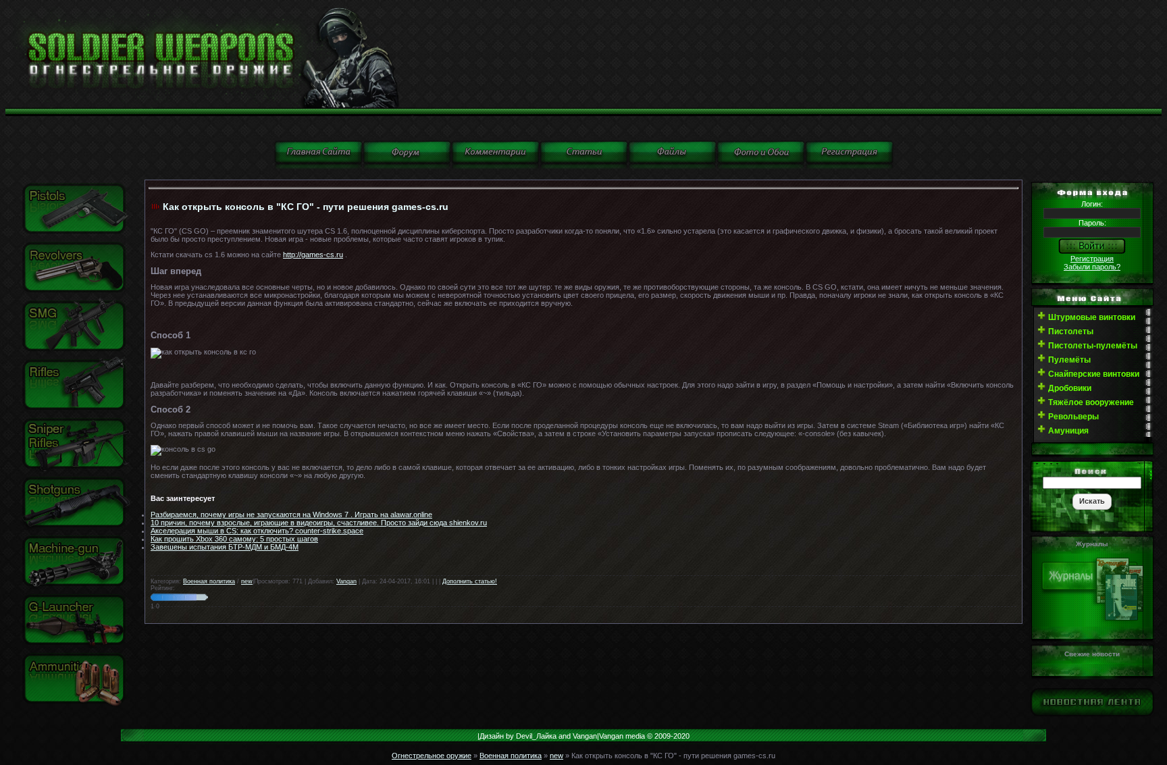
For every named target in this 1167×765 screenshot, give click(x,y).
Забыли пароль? (1092, 267)
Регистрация (1092, 259)
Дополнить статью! (469, 581)
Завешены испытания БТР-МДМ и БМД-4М (225, 547)
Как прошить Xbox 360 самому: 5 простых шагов (234, 539)
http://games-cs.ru (313, 254)
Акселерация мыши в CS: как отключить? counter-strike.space (257, 531)
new (247, 581)
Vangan (346, 581)
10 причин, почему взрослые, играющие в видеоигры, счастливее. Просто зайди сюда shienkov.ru (319, 523)
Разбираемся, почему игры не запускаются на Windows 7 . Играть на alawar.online (291, 514)
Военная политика (209, 581)
